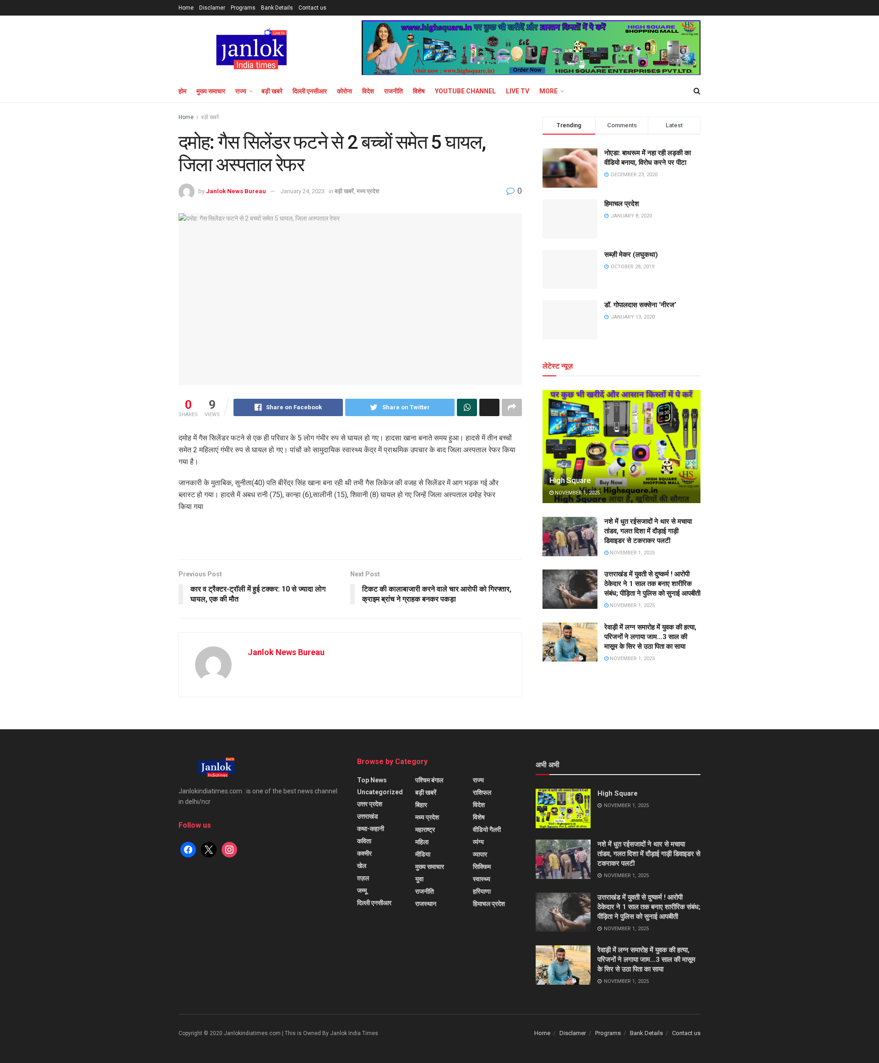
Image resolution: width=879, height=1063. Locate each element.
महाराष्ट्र (425, 829)
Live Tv (517, 91)
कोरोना (344, 91)
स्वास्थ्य (481, 879)
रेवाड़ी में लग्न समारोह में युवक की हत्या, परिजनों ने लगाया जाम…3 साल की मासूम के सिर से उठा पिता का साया (650, 637)
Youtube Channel (465, 91)
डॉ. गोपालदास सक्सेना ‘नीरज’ (640, 305)
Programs (243, 8)
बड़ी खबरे (271, 91)
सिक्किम (482, 866)
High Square (570, 480)
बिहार (421, 804)
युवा (419, 879)
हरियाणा (482, 891)
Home (186, 8)
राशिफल (482, 792)
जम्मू (362, 890)
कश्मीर (364, 853)
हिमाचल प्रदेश (621, 204)
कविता (364, 841)
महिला (422, 842)
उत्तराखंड (367, 816)
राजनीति (393, 91)
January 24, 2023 (303, 191)
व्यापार (480, 854)
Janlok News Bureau (236, 191)
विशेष (419, 91)
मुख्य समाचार (210, 91)
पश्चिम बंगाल (429, 780)
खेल (361, 865)
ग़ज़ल (363, 878)
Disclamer (212, 8)
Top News (372, 780)
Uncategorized (380, 792)
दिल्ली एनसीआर (310, 91)
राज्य (240, 91)
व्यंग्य (478, 842)
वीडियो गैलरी (487, 829)
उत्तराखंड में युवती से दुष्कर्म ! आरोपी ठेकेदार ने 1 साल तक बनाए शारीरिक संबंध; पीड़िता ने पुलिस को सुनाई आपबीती (652, 583)
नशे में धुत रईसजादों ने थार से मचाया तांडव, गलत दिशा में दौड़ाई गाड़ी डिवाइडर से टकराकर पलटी (648, 531)
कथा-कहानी (370, 828)
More (548, 91)
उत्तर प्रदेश (369, 804)
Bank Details (277, 8)
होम (182, 91)
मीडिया (422, 854)
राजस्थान (425, 903)
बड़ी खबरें (210, 117)
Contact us (312, 8)
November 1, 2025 (576, 493)
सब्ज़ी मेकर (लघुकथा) (631, 254)
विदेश (368, 91)
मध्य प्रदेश (368, 191)
